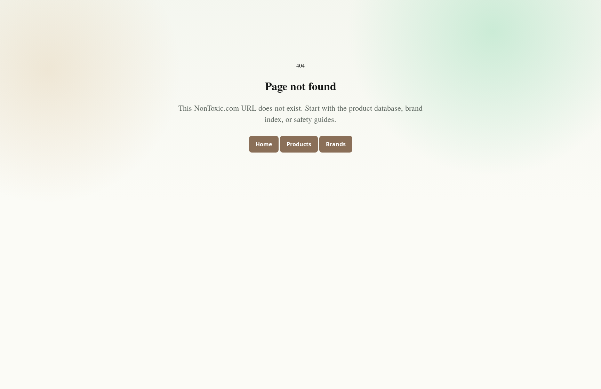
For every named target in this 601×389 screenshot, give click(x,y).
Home (264, 144)
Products (299, 144)
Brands (336, 144)
